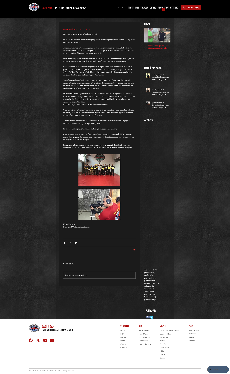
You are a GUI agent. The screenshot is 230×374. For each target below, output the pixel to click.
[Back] (163, 9)
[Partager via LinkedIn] (76, 243)
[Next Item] (167, 35)
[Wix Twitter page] (151, 317)
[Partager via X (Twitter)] (70, 243)
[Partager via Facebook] (64, 243)
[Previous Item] (148, 35)
